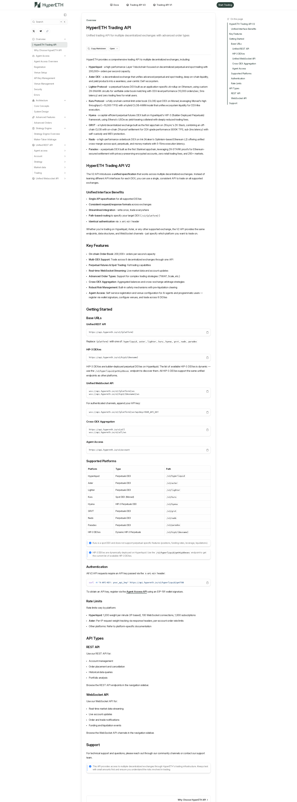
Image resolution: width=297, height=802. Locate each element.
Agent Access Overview (46, 61)
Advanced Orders (43, 122)
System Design (41, 111)
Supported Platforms (101, 461)
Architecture (42, 100)
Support (93, 745)
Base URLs (94, 318)
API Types (95, 638)
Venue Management (44, 83)
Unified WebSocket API (99, 383)
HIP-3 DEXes (93, 349)
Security (38, 89)
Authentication (97, 567)
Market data (40, 167)
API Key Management (44, 78)
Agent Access (43, 55)
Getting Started (99, 309)
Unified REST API (44, 145)
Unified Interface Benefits (105, 192)
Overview (40, 39)
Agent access (40, 150)
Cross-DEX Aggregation (100, 421)
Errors (37, 95)
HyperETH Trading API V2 (108, 165)
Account (38, 156)
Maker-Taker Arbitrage (45, 139)
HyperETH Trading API (45, 44)
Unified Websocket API (47, 178)
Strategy (38, 161)
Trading (38, 173)
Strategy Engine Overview (47, 134)
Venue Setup (40, 72)
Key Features (97, 245)
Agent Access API (136, 591)
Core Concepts (41, 106)
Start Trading (225, 5)
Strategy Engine (44, 128)
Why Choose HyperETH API (48, 50)
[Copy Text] (207, 332)
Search (50, 21)
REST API (92, 647)
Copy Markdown (98, 48)
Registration (40, 67)
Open (112, 48)
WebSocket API (97, 695)
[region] (148, 332)
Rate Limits (94, 601)
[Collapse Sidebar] (65, 15)
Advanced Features (45, 117)
